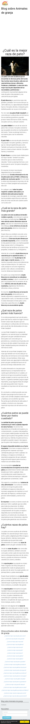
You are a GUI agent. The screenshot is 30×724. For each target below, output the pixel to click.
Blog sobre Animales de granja (14, 10)
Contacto (3, 705)
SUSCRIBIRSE (6, 717)
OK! (24, 721)
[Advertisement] (15, 31)
